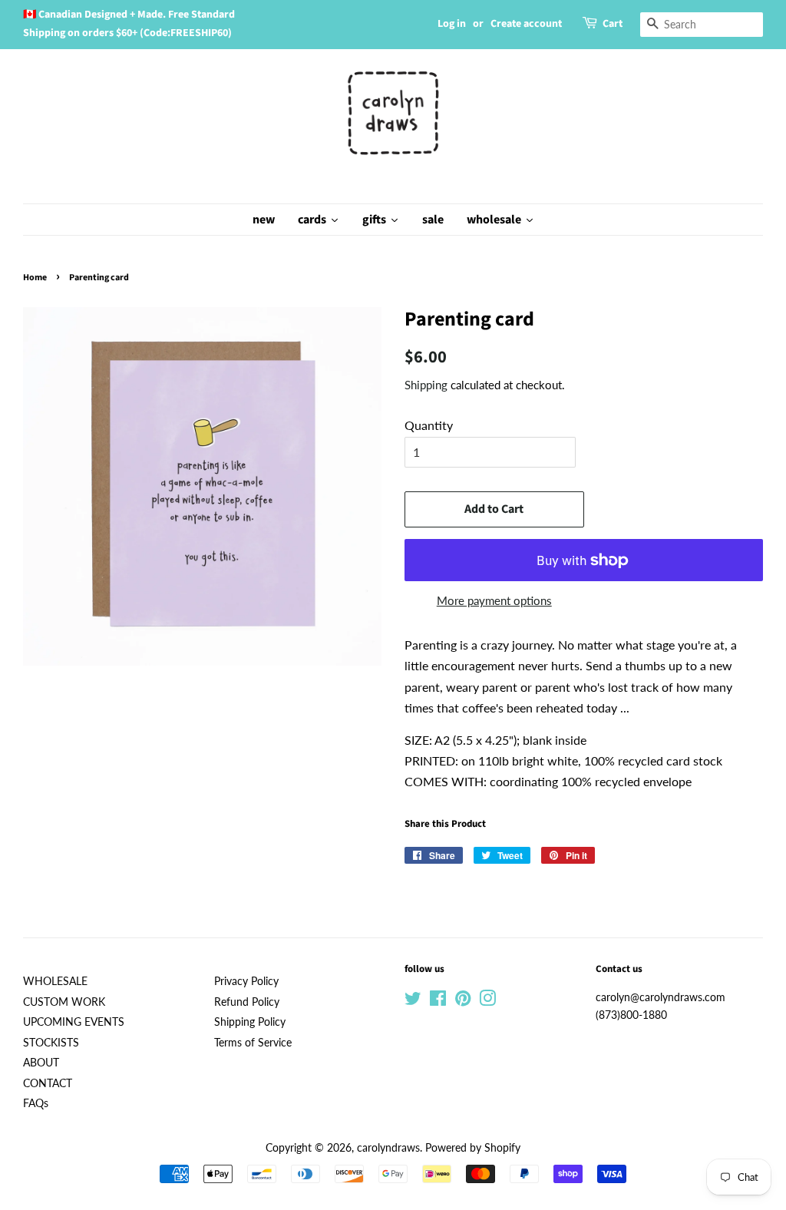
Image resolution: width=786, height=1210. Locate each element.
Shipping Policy (250, 1022)
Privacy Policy (246, 981)
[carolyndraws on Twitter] (413, 1001)
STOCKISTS (51, 1042)
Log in (452, 23)
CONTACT (47, 1083)
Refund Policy (246, 1002)
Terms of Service (253, 1042)
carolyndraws (388, 1148)
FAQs (35, 1103)
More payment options (494, 600)
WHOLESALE (55, 981)
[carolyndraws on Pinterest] (462, 1001)
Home (35, 277)
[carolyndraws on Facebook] (438, 1001)
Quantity (429, 425)
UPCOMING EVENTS (73, 1022)
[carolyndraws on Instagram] (487, 1001)
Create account (526, 23)
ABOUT (41, 1062)
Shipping (426, 385)
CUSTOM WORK (64, 1002)
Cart (613, 23)
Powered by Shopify (472, 1148)
